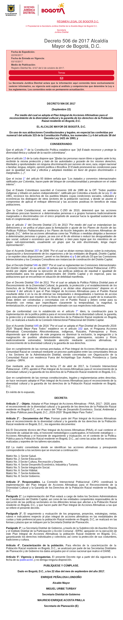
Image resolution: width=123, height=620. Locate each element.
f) (75, 256)
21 (111, 193)
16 (47, 268)
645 (36, 325)
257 (36, 250)
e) (71, 256)
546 (35, 265)
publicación (26, 559)
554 (36, 282)
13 (24, 158)
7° (25, 149)
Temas (61, 72)
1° (24, 178)
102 (80, 328)
